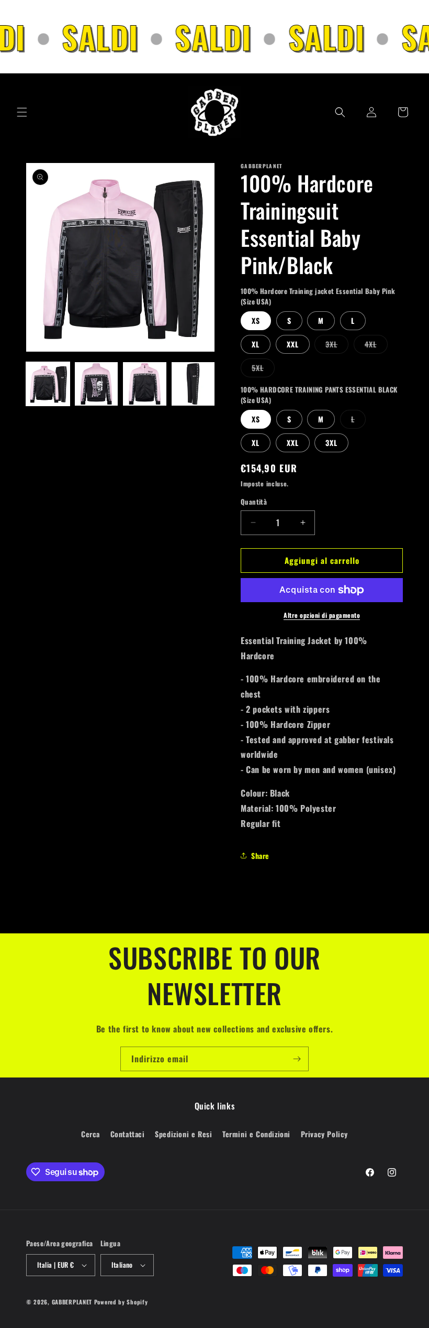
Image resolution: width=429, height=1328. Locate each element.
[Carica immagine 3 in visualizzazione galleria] (144, 384)
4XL (376, 346)
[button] (21, 112)
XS (256, 320)
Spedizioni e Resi (183, 1133)
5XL (263, 369)
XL (255, 344)
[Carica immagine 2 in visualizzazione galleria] (96, 384)
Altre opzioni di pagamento (322, 615)
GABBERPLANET (72, 1302)
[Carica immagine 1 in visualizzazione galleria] (48, 384)
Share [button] (260, 855)
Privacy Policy (324, 1133)
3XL (336, 346)
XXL (293, 344)
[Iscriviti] (296, 1059)
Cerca (90, 1133)
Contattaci (127, 1133)
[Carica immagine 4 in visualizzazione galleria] (193, 384)
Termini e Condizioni (256, 1133)
